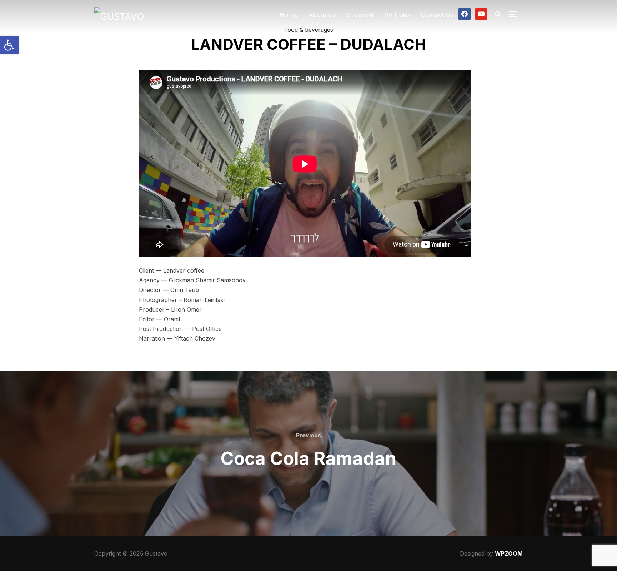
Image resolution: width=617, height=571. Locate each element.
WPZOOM (509, 553)
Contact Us (437, 14)
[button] (9, 45)
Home (289, 14)
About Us (322, 14)
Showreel (360, 14)
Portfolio (397, 14)
